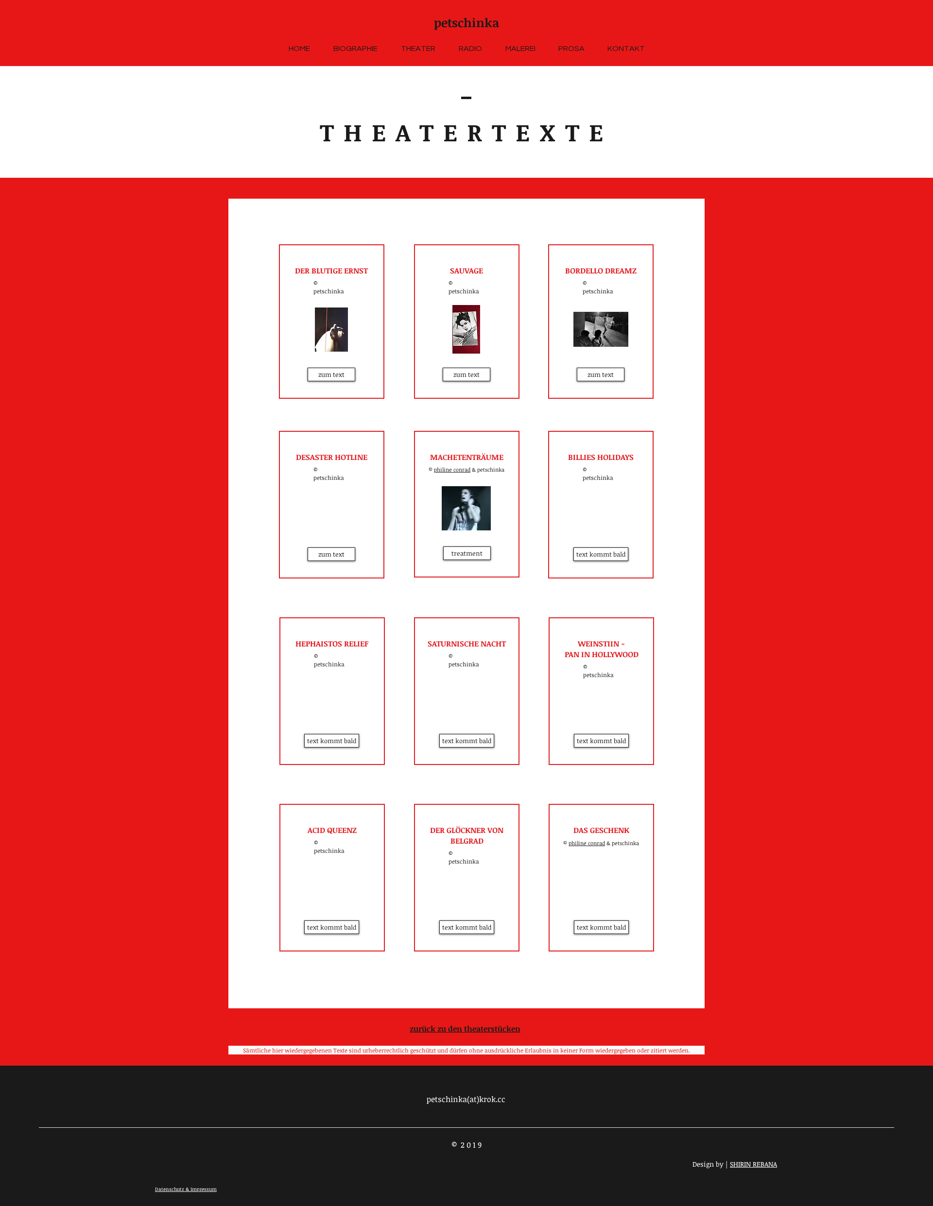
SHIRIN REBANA (753, 1164)
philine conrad (452, 469)
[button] (331, 740)
